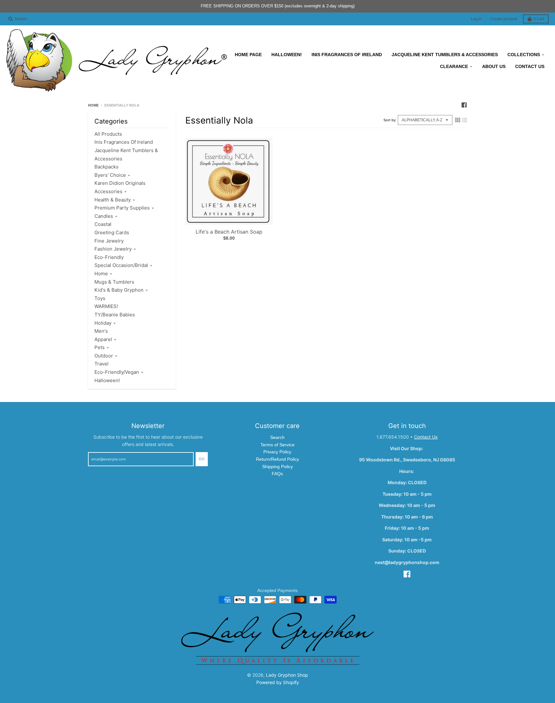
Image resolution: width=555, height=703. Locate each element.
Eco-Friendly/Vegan (116, 372)
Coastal (102, 224)
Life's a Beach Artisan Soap (229, 231)
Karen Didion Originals (119, 183)
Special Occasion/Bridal (121, 265)
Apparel (103, 339)
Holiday (102, 323)
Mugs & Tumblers (114, 282)
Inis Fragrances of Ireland (123, 142)
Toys (99, 298)
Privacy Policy (277, 451)
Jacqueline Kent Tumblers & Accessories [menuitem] (445, 54)
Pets (99, 347)
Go (202, 459)
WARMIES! (106, 306)
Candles (103, 216)
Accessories (108, 191)
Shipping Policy (277, 466)
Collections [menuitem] (523, 54)
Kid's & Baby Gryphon (119, 290)
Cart (538, 19)
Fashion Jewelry (113, 249)
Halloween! (107, 380)
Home (93, 105)
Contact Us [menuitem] (529, 66)
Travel (101, 364)
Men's (101, 331)
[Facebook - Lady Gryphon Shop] (464, 105)
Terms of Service (277, 444)
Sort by (389, 120)
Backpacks (106, 167)
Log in (476, 19)
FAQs (277, 473)
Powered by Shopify (277, 682)
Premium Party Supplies (122, 208)
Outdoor (103, 356)
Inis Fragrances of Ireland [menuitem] (347, 54)
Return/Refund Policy (277, 459)
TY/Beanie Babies (114, 315)
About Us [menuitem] (494, 66)
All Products (108, 134)
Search (277, 437)
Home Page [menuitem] (248, 54)
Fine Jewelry (109, 241)
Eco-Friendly (109, 257)
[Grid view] (457, 120)
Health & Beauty (112, 200)
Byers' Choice (110, 175)
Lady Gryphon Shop (287, 675)
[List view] (464, 120)
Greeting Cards (111, 232)
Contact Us (425, 437)
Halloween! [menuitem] (286, 54)
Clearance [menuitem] (454, 66)
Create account (503, 19)
